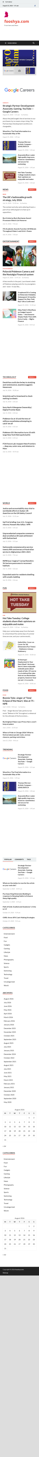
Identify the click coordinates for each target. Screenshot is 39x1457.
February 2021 (9, 1084)
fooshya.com (16, 21)
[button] (32, 58)
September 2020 (10, 1098)
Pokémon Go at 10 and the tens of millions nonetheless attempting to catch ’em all (17, 421)
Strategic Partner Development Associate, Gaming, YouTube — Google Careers (18, 108)
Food (4, 695)
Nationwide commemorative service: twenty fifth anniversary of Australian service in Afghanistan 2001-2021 (18, 549)
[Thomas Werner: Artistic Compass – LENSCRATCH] (9, 142)
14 (24, 1126)
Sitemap (5, 1273)
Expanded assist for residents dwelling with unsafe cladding (18, 575)
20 (19, 1131)
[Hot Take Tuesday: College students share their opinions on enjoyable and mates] (9, 173)
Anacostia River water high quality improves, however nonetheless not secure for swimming (26, 159)
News (4, 194)
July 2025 (7, 1047)
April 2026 (8, 1013)
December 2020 (10, 1091)
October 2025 (9, 1036)
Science (6, 963)
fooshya (25, 115)
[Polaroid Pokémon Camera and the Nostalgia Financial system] (19, 256)
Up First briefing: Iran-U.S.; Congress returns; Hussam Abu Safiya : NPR (18, 523)
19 (15, 1131)
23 (34, 1131)
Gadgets (5, 103)
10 (5, 1126)
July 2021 (7, 1069)
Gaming (7, 948)
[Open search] (33, 43)
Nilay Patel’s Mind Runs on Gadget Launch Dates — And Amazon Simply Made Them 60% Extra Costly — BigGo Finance (27, 315)
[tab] (8, 859)
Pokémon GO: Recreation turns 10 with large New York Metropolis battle (19, 433)
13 (19, 1126)
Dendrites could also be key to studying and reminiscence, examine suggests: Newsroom (19, 384)
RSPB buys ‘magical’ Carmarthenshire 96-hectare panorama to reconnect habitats (18, 563)
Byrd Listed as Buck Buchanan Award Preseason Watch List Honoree (17, 219)
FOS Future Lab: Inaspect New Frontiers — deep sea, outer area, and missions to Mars (19, 446)
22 (29, 1131)
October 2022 (9, 1058)
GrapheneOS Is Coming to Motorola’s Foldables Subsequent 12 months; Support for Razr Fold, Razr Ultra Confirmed (27, 296)
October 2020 (9, 1095)
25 (10, 1135)
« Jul (4, 1146)
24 (5, 1135)
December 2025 (10, 1028)
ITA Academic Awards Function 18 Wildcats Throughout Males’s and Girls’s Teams (19, 230)
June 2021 (8, 1073)
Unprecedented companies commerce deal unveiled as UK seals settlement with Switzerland (18, 535)
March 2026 (8, 1017)
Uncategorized (9, 982)
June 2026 (8, 1006)
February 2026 (9, 1021)
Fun (4, 615)
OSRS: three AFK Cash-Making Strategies (19, 917)
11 (10, 1126)
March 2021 (8, 1080)
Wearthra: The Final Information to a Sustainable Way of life (17, 132)
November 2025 (10, 1032)
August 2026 (8, 999)
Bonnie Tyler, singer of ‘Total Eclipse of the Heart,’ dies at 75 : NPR (19, 700)
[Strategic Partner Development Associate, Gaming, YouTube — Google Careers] (19, 81)
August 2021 (8, 1065)
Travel (6, 978)
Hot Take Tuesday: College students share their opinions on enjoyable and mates (26, 175)
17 (5, 1131)
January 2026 (9, 1025)
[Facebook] (35, 6)
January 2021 (9, 1087)
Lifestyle (7, 952)
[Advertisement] (21, 35)
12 (15, 1126)
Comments (19, 859)
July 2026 (7, 1002)
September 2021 (10, 1061)
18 (10, 1131)
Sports (6, 967)
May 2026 (7, 1010)
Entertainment (8, 268)
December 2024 (10, 1054)
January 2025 (9, 1050)
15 (29, 1126)
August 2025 (8, 1043)
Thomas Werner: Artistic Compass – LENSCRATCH (25, 144)
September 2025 (10, 1039)
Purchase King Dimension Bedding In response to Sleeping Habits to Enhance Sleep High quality (18, 896)
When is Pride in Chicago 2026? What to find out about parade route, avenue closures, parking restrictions (18, 734)
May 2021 (7, 1076)
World (6, 985)
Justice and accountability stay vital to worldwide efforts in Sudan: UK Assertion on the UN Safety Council (18, 510)
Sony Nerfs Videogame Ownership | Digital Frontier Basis (17, 408)
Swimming (7, 971)
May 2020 (7, 1102)
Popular (7, 859)
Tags (29, 859)
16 (34, 1126)
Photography (9, 960)
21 (24, 1131)
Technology (8, 974)
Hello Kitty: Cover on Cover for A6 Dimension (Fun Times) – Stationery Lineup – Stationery (26, 646)
